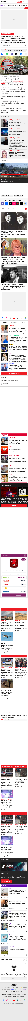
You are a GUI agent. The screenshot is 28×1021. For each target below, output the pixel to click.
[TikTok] (21, 203)
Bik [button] (4, 963)
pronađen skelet (18, 195)
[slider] (5, 176)
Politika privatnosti (12, 996)
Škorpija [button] (24, 963)
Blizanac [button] (8, 963)
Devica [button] (17, 963)
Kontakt (9, 994)
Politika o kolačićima (21, 994)
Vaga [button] (20, 963)
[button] (25, 45)
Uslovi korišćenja (20, 996)
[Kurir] (3, 2)
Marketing (4, 994)
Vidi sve (14, 505)
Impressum (14, 994)
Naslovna (3, 31)
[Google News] (25, 203)
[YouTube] (17, 203)
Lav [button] (14, 963)
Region (7, 31)
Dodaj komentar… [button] (9, 720)
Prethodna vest (8, 185)
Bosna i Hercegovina (15, 31)
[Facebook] (6, 203)
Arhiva (5, 996)
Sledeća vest (21, 185)
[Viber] (2, 203)
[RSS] (22, 318)
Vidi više (14, 979)
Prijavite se (7, 881)
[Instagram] (14, 203)
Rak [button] (11, 963)
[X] (10, 203)
